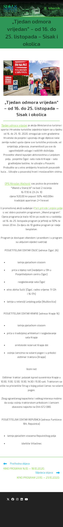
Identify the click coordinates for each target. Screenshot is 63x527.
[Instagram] (17, 499)
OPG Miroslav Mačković (17, 183)
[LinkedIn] (21, 499)
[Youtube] (26, 499)
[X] (8, 499)
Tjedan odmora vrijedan (14, 125)
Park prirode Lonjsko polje (48, 208)
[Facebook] (12, 499)
